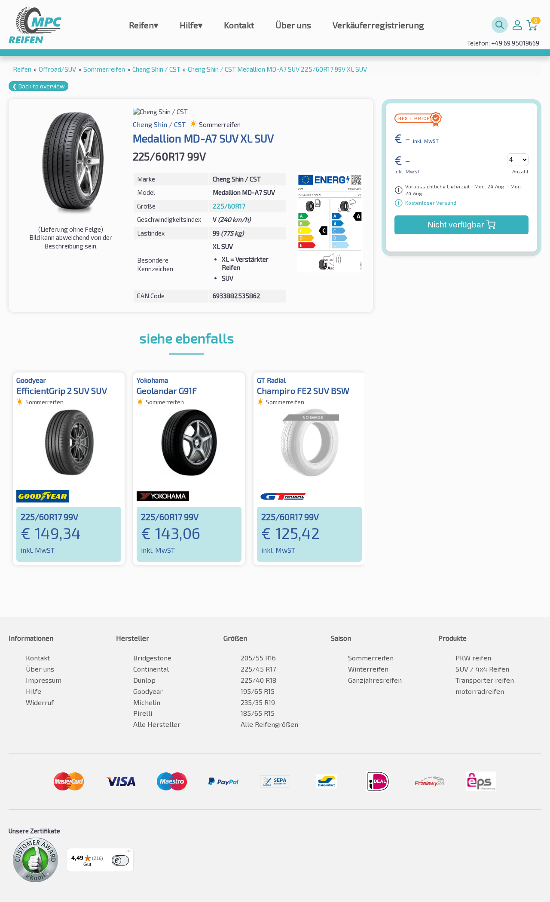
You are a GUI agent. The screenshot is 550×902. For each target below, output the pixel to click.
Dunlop (144, 680)
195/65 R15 (258, 691)
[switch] (120, 860)
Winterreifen (368, 669)
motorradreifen (479, 691)
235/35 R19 (258, 702)
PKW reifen (473, 658)
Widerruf (40, 702)
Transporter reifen (484, 680)
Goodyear (148, 691)
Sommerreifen (371, 658)
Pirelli (142, 713)
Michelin (146, 702)
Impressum (43, 680)
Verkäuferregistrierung (378, 25)
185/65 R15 (258, 713)
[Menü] (128, 853)
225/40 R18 (258, 680)
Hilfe (191, 25)
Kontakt (239, 25)
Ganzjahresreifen (375, 680)
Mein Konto (517, 25)
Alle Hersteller (156, 724)
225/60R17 (229, 206)
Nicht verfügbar (456, 224)
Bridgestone (152, 658)
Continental (151, 669)
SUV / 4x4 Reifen (482, 669)
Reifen (143, 25)
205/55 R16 (258, 658)
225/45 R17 (258, 669)
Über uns (293, 25)
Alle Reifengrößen (269, 724)
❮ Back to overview (38, 86)
